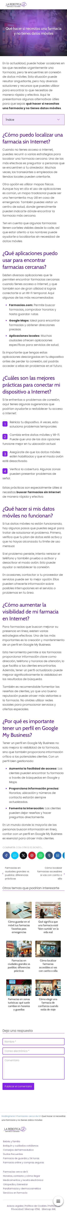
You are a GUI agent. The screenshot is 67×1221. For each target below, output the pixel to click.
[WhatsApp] (40, 855)
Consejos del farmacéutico (18, 1149)
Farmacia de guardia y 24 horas (21, 1158)
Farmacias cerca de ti (15, 1171)
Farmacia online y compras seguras (23, 1162)
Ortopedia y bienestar (15, 1184)
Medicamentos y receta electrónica (23, 1180)
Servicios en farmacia (15, 1192)
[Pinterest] (32, 855)
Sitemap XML (49, 1209)
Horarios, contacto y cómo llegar (21, 1176)
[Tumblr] (49, 855)
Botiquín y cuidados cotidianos (20, 1145)
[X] (23, 855)
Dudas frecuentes (13, 1154)
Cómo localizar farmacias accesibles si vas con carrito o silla (49, 873)
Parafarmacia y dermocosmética (22, 1188)
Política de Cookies (36, 1205)
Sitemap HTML (32, 1209)
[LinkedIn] (57, 855)
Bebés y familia (11, 1141)
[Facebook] (6, 855)
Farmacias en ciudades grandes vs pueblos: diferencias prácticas (17, 873)
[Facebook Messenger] (15, 855)
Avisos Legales (15, 1205)
